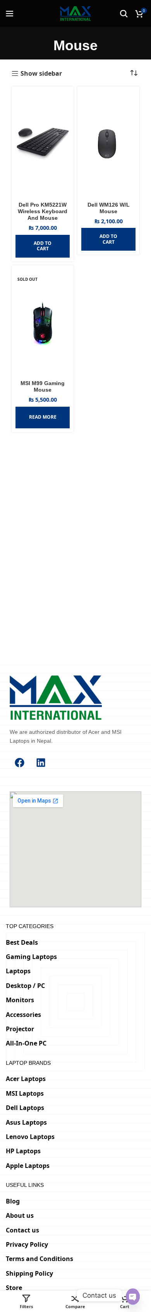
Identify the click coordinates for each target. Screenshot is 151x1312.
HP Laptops (23, 1151)
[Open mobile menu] (9, 13)
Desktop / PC (25, 985)
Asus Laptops (26, 1122)
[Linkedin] (40, 762)
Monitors (20, 1000)
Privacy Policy (27, 1244)
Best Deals (22, 942)
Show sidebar (41, 73)
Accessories (23, 1014)
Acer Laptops (26, 1078)
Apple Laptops (28, 1165)
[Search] (124, 13)
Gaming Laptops (31, 956)
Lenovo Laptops (30, 1136)
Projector (20, 1029)
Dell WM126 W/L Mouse (109, 208)
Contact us (22, 1230)
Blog (13, 1201)
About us (20, 1215)
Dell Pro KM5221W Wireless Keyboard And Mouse (42, 211)
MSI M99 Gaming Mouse (43, 386)
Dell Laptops (25, 1107)
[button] (42, 246)
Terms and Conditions (39, 1258)
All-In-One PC (26, 1043)
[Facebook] (19, 762)
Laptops (18, 971)
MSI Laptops (25, 1093)
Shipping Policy (29, 1273)
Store (14, 1287)
